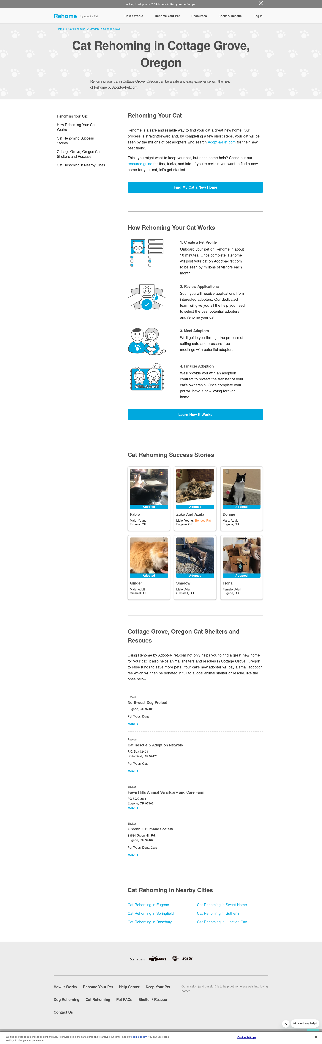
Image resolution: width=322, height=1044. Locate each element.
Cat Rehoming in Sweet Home (222, 904)
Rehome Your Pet (167, 16)
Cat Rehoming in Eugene (148, 904)
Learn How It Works (195, 414)
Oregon (94, 29)
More (131, 724)
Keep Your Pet (158, 986)
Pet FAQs (124, 999)
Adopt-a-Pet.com (222, 142)
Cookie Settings (246, 1037)
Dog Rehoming (66, 999)
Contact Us (63, 1012)
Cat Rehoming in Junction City (222, 921)
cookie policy (139, 1036)
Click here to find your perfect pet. (175, 4)
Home (60, 29)
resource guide (140, 163)
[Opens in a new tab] (160, 958)
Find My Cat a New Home (195, 187)
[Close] (316, 1037)
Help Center (129, 986)
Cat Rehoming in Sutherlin (218, 913)
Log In (258, 16)
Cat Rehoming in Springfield (151, 913)
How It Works (133, 16)
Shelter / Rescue (230, 16)
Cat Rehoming (76, 29)
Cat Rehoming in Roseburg (150, 921)
